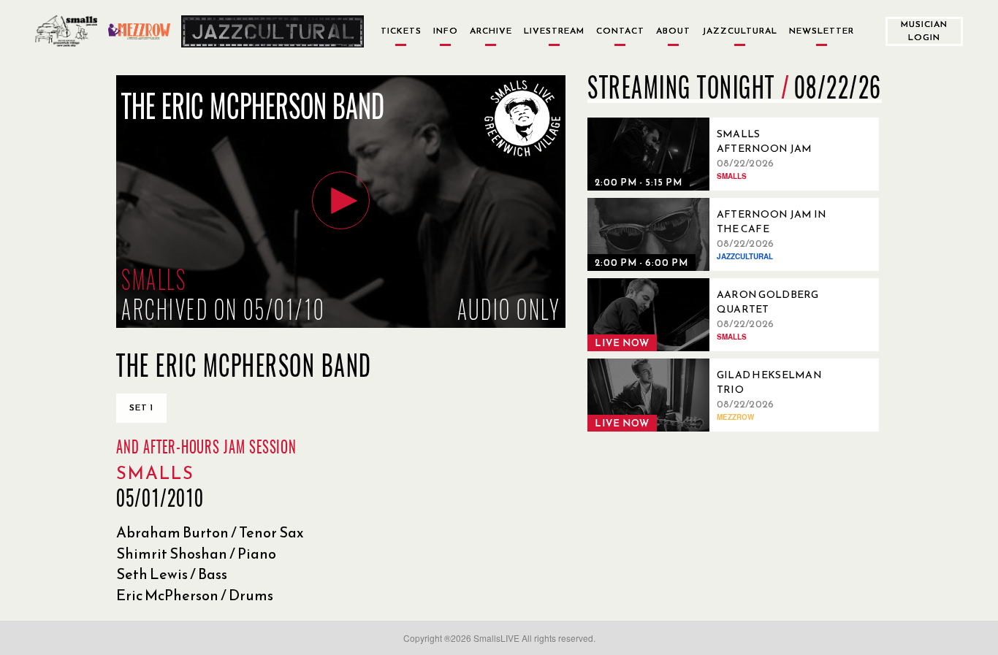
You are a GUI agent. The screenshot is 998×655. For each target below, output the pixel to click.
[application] (340, 201)
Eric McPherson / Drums (194, 595)
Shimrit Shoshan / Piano (196, 553)
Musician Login (924, 30)
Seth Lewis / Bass (171, 574)
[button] (341, 200)
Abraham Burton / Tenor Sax (210, 532)
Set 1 (141, 407)
